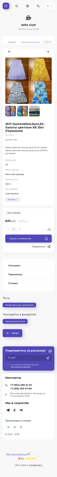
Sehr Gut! (28, 25)
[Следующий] (48, 52)
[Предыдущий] (9, 52)
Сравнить (49, 229)
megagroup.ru (35, 465)
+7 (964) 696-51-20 (21, 385)
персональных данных (20, 367)
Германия (9, 135)
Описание (14, 265)
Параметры (15, 274)
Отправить (48, 358)
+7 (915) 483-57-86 (21, 388)
